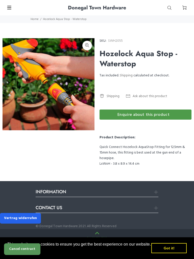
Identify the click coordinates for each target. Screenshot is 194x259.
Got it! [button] (169, 248)
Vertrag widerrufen (20, 218)
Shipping (126, 75)
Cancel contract (22, 249)
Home (35, 19)
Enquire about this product (143, 115)
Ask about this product (150, 96)
